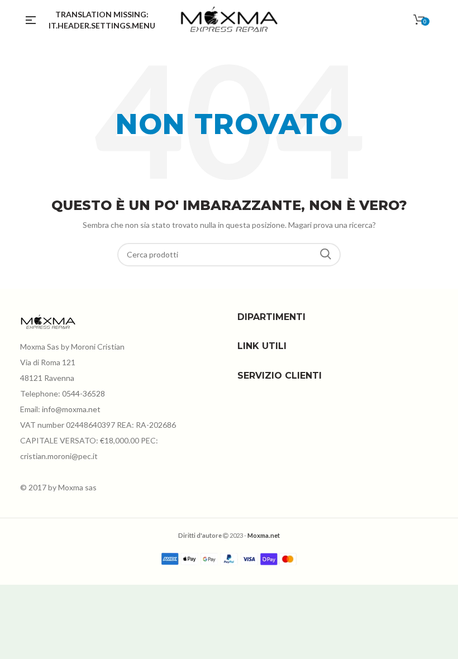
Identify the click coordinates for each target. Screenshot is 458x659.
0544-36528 (83, 393)
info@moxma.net (71, 409)
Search (326, 254)
